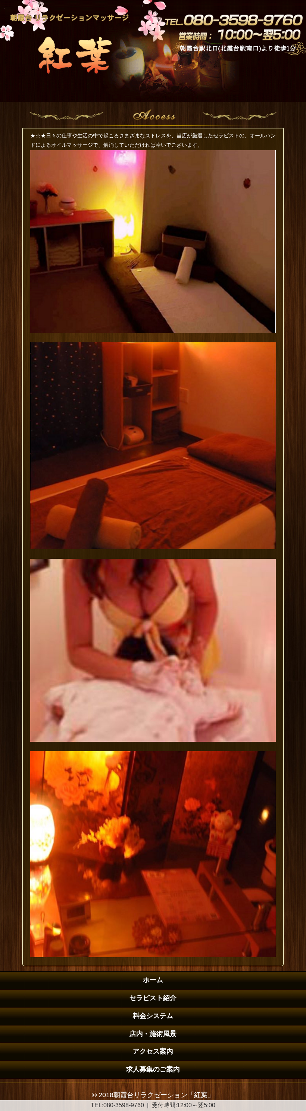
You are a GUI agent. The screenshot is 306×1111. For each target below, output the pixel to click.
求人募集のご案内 (153, 1069)
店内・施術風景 (153, 1033)
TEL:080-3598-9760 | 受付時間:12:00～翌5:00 (153, 1105)
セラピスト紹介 (153, 998)
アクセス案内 (153, 1051)
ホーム (153, 980)
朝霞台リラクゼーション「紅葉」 (163, 1095)
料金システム (153, 1016)
